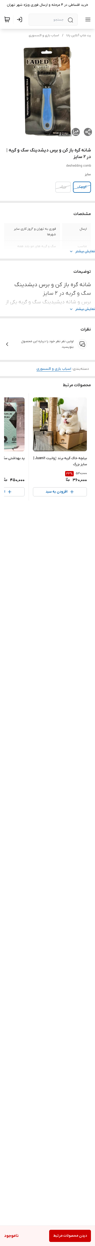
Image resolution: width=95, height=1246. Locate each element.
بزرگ (63, 187)
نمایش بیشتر (85, 251)
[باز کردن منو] (87, 19)
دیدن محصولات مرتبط (70, 1235)
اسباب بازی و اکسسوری (44, 35)
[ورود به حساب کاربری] (20, 19)
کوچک (82, 187)
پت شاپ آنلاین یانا (78, 35)
